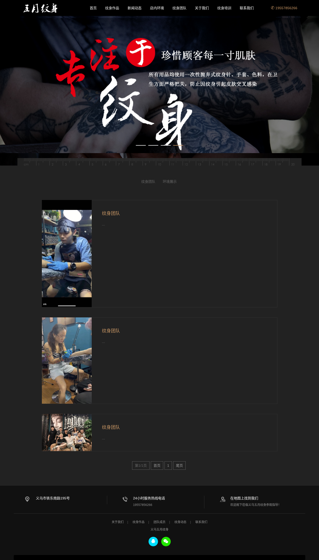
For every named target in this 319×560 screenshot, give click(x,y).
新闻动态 (135, 8)
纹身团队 (179, 8)
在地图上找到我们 (244, 498)
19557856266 (285, 8)
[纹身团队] (67, 253)
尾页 (179, 465)
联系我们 (247, 8)
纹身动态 (180, 522)
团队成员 (159, 522)
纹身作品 (112, 8)
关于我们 (202, 8)
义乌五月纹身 (42, 8)
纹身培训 (224, 8)
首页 (93, 8)
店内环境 (157, 8)
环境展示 (170, 182)
